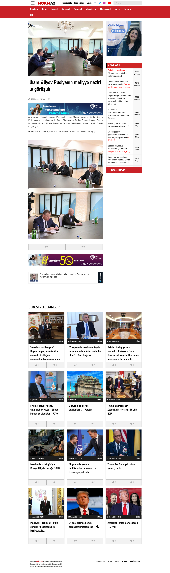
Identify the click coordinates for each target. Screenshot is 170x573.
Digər (126, 9)
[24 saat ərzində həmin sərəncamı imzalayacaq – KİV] (85, 501)
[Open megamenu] (32, 3)
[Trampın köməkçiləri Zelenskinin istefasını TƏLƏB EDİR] (124, 384)
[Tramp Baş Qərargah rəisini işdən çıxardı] (124, 443)
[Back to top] (163, 566)
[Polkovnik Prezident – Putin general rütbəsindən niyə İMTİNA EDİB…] (46, 501)
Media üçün (135, 562)
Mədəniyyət (105, 9)
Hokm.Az (39, 562)
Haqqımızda (67, 3)
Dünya (44, 9)
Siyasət (54, 9)
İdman (117, 9)
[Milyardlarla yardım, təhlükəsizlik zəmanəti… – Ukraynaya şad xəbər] (85, 443)
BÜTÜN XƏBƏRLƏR (118, 170)
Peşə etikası (79, 3)
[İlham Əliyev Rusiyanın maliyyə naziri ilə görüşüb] (65, 48)
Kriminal (78, 9)
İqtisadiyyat (91, 9)
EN (31, 15)
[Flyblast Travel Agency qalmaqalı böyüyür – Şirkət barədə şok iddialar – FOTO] (46, 384)
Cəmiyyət (65, 9)
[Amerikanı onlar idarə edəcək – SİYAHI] (124, 501)
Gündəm (34, 9)
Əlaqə (89, 3)
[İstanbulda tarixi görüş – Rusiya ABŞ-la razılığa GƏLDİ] (46, 443)
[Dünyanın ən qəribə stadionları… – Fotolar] (85, 384)
